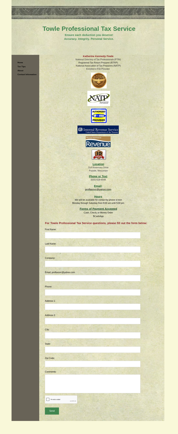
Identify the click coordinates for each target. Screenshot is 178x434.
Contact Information (27, 74)
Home (20, 62)
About (20, 70)
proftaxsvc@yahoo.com (98, 189)
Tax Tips (22, 66)
